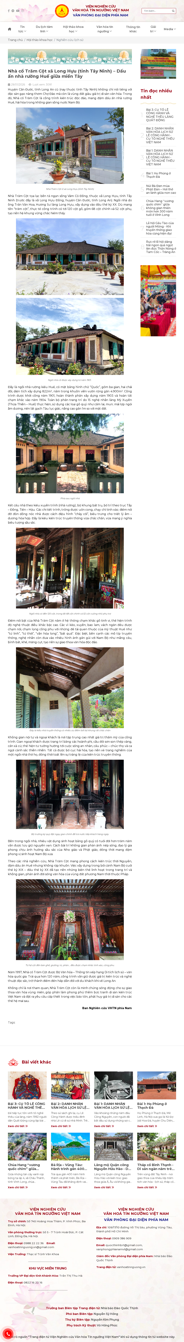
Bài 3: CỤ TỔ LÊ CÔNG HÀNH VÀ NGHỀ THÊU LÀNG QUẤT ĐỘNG (159, 115)
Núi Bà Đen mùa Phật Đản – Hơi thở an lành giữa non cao (161, 189)
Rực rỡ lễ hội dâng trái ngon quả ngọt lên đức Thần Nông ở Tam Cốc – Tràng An (161, 247)
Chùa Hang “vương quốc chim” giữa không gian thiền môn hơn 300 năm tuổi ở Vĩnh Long (160, 208)
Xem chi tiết (16, 1126)
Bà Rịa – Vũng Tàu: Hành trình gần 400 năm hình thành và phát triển (67, 1171)
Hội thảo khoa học (40, 40)
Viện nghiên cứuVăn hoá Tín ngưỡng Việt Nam (47, 1211)
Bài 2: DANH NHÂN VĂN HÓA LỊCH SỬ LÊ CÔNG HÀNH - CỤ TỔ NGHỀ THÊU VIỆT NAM (160, 135)
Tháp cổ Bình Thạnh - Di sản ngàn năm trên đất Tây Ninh (155, 1169)
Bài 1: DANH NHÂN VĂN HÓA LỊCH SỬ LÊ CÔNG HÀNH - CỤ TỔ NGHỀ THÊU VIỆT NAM (160, 157)
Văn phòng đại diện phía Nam (136, 1220)
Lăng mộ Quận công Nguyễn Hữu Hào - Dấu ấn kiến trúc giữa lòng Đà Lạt (113, 1171)
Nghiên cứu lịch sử (69, 40)
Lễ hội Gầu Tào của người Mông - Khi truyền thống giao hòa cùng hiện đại (160, 228)
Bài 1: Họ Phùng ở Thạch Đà (158, 175)
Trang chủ (15, 40)
